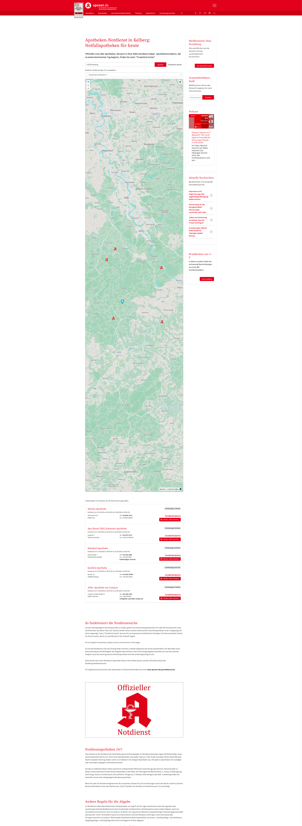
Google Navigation (173, 516)
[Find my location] (180, 82)
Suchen (160, 64)
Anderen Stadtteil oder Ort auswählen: (100, 70)
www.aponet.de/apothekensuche (161, 669)
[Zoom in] (88, 82)
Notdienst (90, 13)
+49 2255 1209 (127, 594)
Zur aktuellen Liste (204, 66)
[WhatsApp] (200, 13)
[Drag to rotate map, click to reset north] (88, 88)
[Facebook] (195, 13)
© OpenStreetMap (173, 489)
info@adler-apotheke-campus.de (131, 599)
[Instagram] (205, 13)
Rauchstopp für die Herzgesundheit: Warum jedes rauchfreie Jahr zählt (197, 208)
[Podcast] (209, 13)
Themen (138, 13)
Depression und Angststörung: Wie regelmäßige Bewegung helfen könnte (198, 195)
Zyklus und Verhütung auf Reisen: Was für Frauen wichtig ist (198, 220)
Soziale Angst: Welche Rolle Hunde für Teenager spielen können (198, 232)
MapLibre (162, 489)
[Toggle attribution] (180, 489)
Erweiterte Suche (175, 64)
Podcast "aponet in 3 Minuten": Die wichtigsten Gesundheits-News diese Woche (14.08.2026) (201, 137)
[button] (122, 302)
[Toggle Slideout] (214, 5)
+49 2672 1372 (127, 535)
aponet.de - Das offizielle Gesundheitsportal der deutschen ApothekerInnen (101, 6)
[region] (134, 285)
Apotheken (102, 13)
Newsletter (150, 13)
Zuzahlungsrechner (167, 13)
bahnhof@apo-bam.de (127, 559)
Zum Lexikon (207, 279)
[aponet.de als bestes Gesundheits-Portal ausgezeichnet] (78, 10)
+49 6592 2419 (127, 515)
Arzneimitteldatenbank (121, 13)
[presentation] (181, 13)
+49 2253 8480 (127, 555)
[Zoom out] (88, 85)
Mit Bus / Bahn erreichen (171, 520)
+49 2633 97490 (127, 574)
